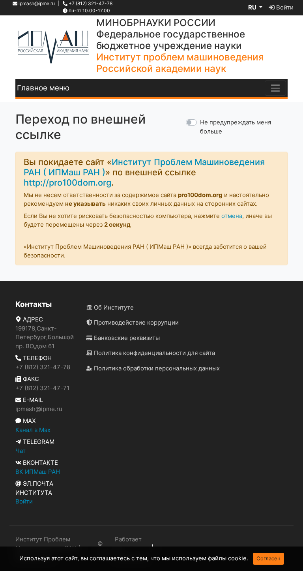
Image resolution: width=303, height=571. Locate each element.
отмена (231, 216)
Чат (20, 451)
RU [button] (253, 7)
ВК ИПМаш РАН (37, 471)
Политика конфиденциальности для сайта (153, 353)
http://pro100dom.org (67, 182)
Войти (284, 7)
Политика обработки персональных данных (156, 368)
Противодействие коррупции (135, 322)
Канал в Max (32, 430)
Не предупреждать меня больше (235, 126)
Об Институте (113, 307)
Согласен (268, 558)
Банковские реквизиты (126, 338)
